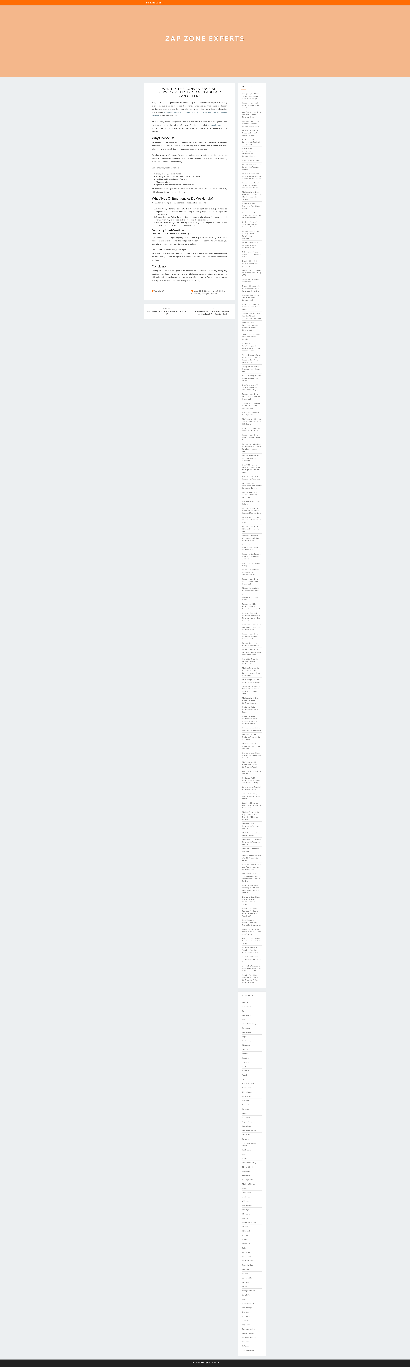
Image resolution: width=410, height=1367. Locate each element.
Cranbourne (246, 1192)
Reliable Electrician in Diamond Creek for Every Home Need (251, 396)
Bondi (244, 1299)
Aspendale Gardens (249, 1222)
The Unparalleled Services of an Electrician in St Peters (251, 857)
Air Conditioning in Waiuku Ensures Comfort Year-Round (251, 378)
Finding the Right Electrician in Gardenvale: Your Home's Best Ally (251, 780)
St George (245, 1066)
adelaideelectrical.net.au (217, 125)
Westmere (246, 1197)
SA (163, 291)
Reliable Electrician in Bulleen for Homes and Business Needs (250, 636)
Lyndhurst (245, 1342)
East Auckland (247, 1205)
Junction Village (248, 1350)
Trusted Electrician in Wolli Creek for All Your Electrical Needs (250, 538)
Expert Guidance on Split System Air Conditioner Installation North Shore (251, 288)
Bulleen (245, 1273)
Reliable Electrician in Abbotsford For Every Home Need (250, 581)
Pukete (244, 1154)
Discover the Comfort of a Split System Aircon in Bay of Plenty (251, 272)
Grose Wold (246, 1049)
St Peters (245, 1346)
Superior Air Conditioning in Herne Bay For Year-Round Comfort (251, 405)
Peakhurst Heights (249, 1337)
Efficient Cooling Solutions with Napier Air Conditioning (251, 141)
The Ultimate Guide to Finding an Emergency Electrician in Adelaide (250, 764)
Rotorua (245, 1218)
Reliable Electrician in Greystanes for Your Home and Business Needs (251, 652)
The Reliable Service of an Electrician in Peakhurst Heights (251, 842)
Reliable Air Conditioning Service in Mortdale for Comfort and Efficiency (251, 185)
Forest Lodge (247, 1308)
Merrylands (246, 1100)
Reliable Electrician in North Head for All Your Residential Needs (250, 132)
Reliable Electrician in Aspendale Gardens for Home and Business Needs (251, 510)
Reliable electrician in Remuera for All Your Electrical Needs (250, 245)
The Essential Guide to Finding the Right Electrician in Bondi (250, 700)
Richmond (246, 1231)
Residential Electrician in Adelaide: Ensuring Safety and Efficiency (251, 931)
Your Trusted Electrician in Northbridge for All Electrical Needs (251, 114)
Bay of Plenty (247, 1122)
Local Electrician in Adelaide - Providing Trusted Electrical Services (251, 922)
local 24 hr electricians (203, 291)
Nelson (244, 1113)
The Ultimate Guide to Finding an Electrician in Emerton (251, 746)
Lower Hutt (246, 1244)
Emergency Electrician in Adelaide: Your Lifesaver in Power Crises (251, 755)
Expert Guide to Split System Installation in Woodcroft (250, 263)
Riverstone (246, 1045)
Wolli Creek (246, 1235)
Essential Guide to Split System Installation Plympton (250, 494)
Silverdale (245, 1062)
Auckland (245, 1105)
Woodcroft (246, 1118)
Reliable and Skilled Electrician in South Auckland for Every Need (251, 606)
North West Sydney (249, 1130)
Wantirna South (248, 1303)
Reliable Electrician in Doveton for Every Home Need (251, 437)
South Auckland (247, 1265)
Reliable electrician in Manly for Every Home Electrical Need (250, 547)
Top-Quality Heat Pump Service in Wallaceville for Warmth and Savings (251, 96)
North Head (246, 1032)
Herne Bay (246, 1175)
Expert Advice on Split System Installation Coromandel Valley (250, 387)
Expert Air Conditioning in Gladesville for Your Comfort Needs (251, 297)
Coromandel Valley (249, 1163)
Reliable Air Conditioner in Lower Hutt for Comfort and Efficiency (251, 556)
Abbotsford (246, 1256)
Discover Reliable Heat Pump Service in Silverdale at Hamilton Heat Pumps (251, 176)
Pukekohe (245, 1139)
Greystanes (246, 1282)
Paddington (246, 1150)
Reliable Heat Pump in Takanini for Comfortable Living (251, 519)
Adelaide (157, 291)
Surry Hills (246, 1295)
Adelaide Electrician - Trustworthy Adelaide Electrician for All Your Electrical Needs (212, 311)
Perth (244, 1011)
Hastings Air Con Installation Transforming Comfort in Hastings (252, 485)
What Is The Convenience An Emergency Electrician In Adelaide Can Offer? (189, 92)
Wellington (246, 1201)
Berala (244, 1286)
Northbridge (246, 1015)
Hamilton (245, 1058)
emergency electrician (210, 293)
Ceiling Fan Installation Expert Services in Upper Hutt (251, 369)
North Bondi (246, 1088)
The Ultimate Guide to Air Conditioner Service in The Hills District (251, 421)
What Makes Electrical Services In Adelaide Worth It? (166, 311)
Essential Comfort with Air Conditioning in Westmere (250, 458)
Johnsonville (247, 1278)
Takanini (245, 1227)
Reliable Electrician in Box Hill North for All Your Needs (251, 597)
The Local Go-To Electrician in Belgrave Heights (250, 826)
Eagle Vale (246, 1325)
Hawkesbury (246, 1041)
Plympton (246, 1214)
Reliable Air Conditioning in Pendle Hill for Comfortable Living (251, 572)
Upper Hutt (246, 1002)
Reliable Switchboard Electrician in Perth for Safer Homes (250, 105)
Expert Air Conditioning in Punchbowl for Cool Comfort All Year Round (251, 123)
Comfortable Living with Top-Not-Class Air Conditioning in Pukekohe (251, 315)
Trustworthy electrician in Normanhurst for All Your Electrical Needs (251, 627)
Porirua (245, 1054)
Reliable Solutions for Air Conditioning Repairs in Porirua (251, 167)
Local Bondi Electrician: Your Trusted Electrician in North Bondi (251, 805)
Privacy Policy (213, 1362)
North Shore (246, 1126)
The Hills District (248, 1184)
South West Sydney (249, 1024)
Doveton (245, 1188)
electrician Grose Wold (250, 160)
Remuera (245, 1109)
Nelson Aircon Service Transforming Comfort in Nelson (251, 254)
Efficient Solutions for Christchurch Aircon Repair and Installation (250, 224)
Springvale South (248, 1291)
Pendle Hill (246, 1252)
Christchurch (247, 1092)
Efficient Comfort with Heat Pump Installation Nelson (251, 306)
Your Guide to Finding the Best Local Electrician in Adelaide (251, 796)
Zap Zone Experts (155, 2)
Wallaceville (246, 1007)
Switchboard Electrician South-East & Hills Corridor (251, 336)
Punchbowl (246, 1028)
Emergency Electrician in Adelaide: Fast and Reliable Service (251, 940)
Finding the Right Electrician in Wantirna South (250, 709)
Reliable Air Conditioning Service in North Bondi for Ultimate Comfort (251, 215)
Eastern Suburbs (248, 1083)
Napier (244, 1037)
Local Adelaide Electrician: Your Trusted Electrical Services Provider (251, 866)
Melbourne (246, 1171)
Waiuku (244, 1158)
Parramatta (246, 1096)
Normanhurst (247, 1269)
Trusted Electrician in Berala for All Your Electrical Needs (250, 661)
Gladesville (246, 1135)
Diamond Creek (247, 1167)
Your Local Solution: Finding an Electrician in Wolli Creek (251, 737)
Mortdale (245, 1071)
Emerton (245, 1312)
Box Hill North (247, 1261)
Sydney (244, 1248)
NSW (244, 1019)
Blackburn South (248, 1333)
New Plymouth (247, 1180)
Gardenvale (246, 1320)
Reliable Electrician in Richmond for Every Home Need (251, 528)
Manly (244, 1239)
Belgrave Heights (248, 1329)
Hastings (245, 1209)
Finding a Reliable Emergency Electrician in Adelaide (251, 206)
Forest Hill (246, 1316)
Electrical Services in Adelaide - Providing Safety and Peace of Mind (251, 950)
